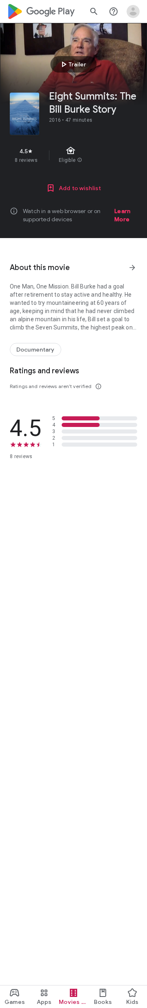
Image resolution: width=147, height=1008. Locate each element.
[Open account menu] (133, 11)
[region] (73, 155)
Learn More (122, 215)
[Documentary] (35, 349)
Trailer (72, 64)
